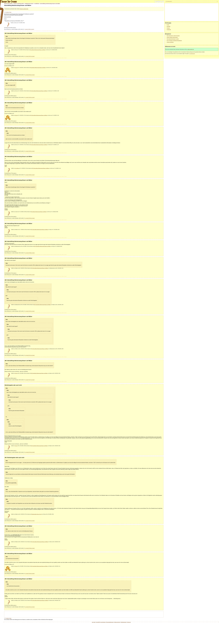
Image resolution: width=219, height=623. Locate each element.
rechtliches (36, 3)
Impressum (129, 622)
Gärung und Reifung (170, 42)
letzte (10, 12)
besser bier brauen (8, 3)
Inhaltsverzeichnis (117, 622)
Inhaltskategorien (123, 622)
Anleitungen (169, 29)
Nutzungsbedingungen (109, 622)
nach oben (93, 622)
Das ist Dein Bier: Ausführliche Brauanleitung (174, 40)
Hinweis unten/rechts (24, 8)
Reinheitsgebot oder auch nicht (36, 514)
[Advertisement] (84, 614)
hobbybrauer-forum (29, 3)
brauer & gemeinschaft (19, 3)
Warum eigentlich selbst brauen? (172, 37)
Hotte (16, 373)
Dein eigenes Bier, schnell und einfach (173, 35)
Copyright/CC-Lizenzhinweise (101, 622)
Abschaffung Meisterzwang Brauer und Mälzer (37, 49)
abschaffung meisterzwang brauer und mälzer (50, 3)
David (16, 67)
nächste (7, 12)
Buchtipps (168, 26)
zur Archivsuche (192, 53)
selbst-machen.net (191, 49)
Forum (168, 24)
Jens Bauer (17, 168)
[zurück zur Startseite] (8, 1)
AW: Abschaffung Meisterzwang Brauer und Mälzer (38, 90)
